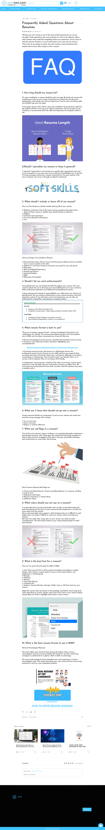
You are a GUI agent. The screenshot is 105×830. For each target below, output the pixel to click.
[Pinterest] (59, 789)
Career (43, 807)
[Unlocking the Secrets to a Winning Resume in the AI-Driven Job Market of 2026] (26, 736)
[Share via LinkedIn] (31, 712)
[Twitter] (50, 789)
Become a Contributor (49, 823)
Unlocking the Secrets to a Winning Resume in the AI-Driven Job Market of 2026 (25, 745)
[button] (76, 2)
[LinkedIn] (55, 789)
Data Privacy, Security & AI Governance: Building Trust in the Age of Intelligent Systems (52, 745)
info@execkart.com (20, 808)
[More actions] (82, 19)
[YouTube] (64, 789)
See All (89, 726)
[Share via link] (35, 712)
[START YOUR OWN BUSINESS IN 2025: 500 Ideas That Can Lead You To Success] (79, 736)
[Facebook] (46, 789)
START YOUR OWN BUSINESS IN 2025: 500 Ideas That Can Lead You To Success (78, 745)
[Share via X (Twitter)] (27, 712)
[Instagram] (41, 789)
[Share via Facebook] (23, 712)
